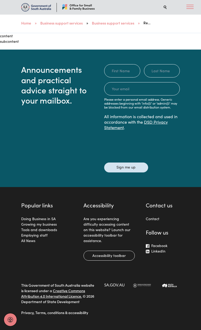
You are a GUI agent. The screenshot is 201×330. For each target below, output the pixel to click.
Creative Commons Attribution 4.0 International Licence (53, 293)
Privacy (27, 312)
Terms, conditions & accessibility (61, 312)
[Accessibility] (10, 319)
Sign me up (126, 167)
